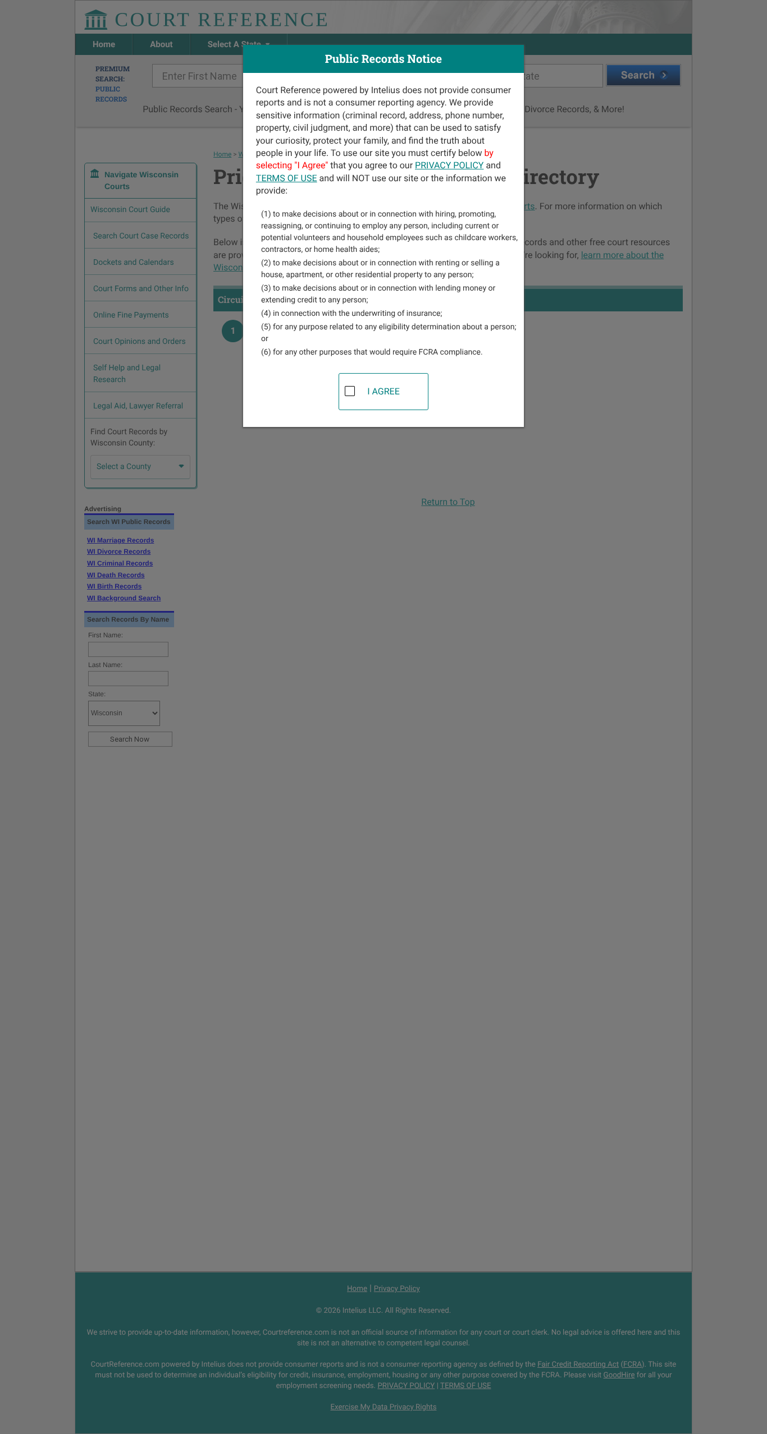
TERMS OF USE (286, 178)
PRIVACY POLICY (449, 165)
